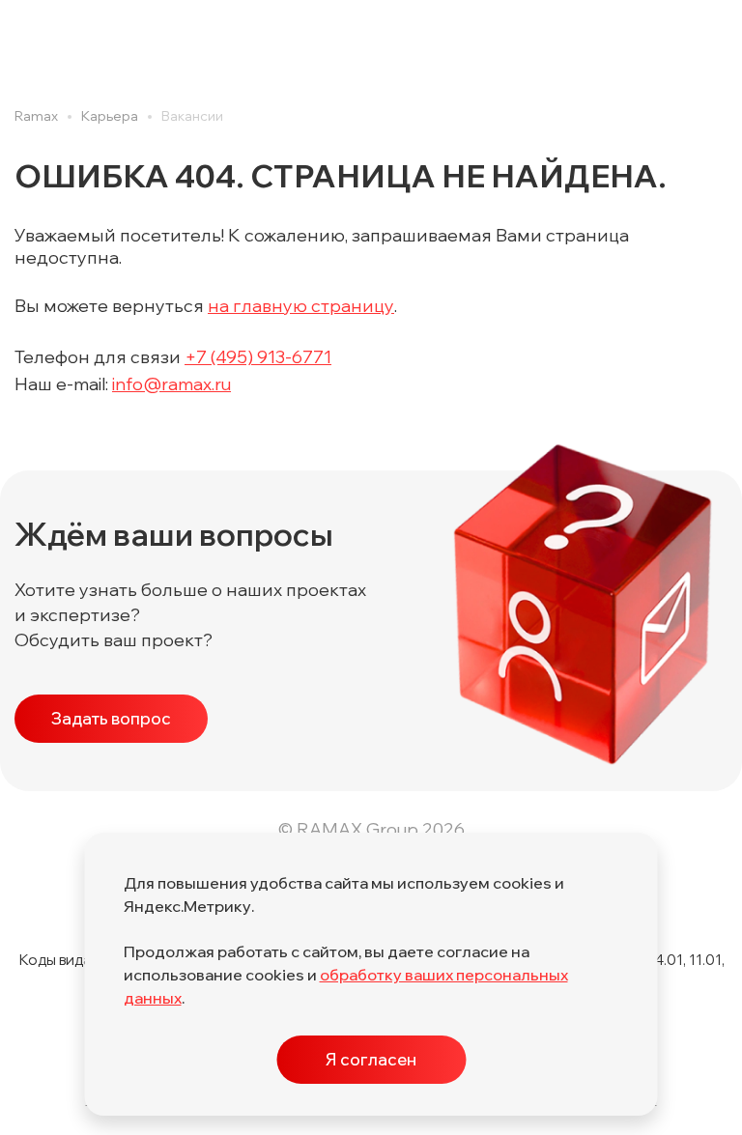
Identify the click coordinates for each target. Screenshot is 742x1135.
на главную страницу (301, 306)
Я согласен (371, 1059)
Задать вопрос (111, 718)
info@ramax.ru (171, 384)
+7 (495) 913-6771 (258, 357)
